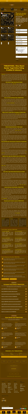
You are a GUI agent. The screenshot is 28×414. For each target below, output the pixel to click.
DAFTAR (14, 412)
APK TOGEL (3, 388)
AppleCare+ (9, 383)
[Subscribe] (12, 408)
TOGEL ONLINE (3, 383)
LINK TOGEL (3, 389)
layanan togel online (18, 130)
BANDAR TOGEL (4, 384)
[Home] (11, 5)
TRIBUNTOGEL (3, 74)
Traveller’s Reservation (9, 392)
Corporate (9, 384)
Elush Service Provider (9, 387)
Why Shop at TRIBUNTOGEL (22, 388)
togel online (14, 83)
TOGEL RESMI (18, 32)
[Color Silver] (19, 25)
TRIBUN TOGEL (3, 165)
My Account (15, 383)
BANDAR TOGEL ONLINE (19, 41)
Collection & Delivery (15, 385)
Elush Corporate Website (22, 390)
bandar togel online (23, 184)
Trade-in (9, 390)
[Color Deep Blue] (18, 25)
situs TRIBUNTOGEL (4, 198)
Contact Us (15, 388)
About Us (21, 384)
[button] (1, 5)
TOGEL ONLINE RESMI (19, 39)
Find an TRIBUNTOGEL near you (22, 386)
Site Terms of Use (16, 392)
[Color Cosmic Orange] (16, 25)
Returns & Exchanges (15, 387)
